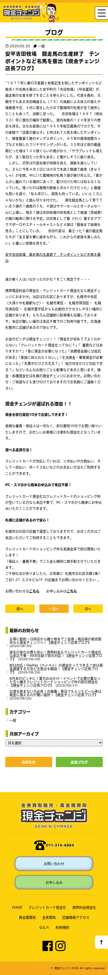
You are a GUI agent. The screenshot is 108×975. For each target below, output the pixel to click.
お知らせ (28, 762)
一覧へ (54, 608)
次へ (88, 608)
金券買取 (49, 917)
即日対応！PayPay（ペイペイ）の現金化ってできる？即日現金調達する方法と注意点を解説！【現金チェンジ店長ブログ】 (56, 668)
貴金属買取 (27, 917)
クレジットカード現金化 (47, 907)
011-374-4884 (60, 845)
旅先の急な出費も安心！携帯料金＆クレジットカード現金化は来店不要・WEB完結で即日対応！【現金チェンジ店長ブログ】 (55, 655)
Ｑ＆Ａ (44, 927)
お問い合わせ (54, 863)
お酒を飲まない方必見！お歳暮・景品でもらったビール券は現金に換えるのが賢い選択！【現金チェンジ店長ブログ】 (55, 694)
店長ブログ (79, 762)
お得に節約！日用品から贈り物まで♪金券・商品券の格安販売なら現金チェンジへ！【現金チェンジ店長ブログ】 (55, 642)
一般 (41, 46)
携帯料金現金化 (84, 907)
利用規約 (62, 927)
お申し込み (54, 882)
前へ (20, 608)
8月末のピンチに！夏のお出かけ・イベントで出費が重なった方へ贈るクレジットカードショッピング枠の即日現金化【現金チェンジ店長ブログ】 (54, 682)
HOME (17, 907)
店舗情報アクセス (75, 917)
